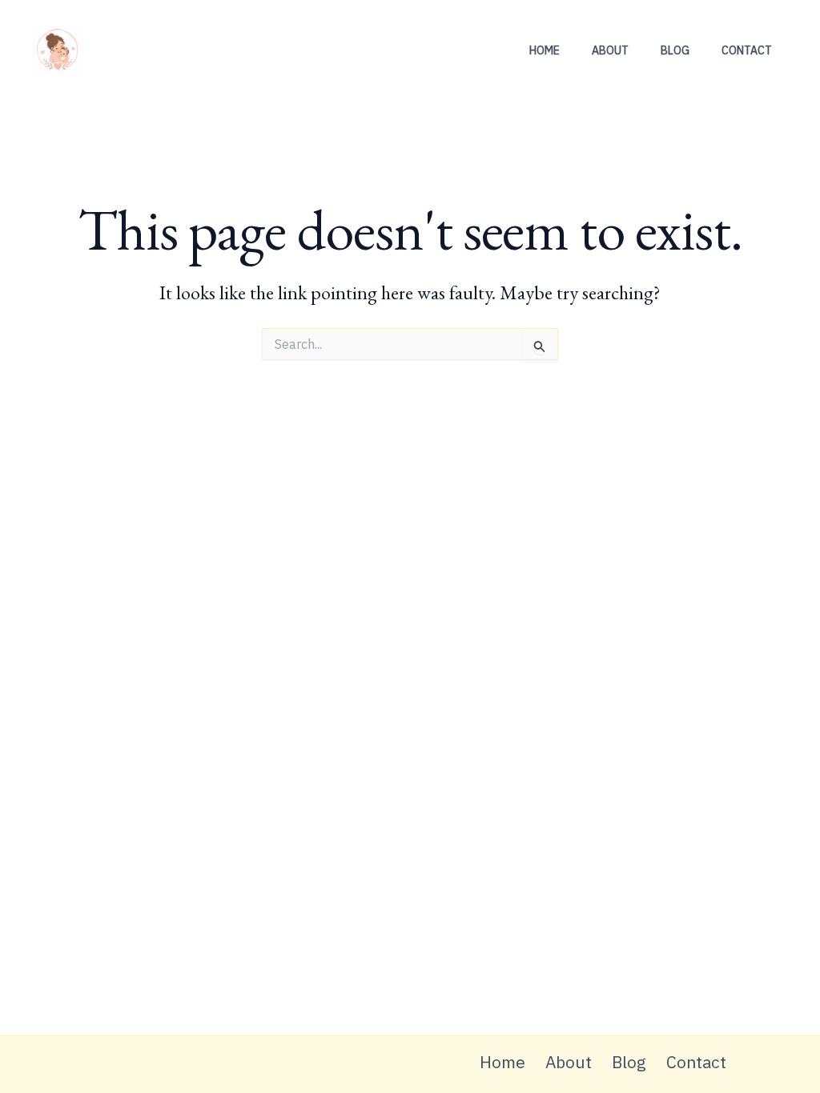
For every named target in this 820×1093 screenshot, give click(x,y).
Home (544, 50)
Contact (747, 50)
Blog (675, 50)
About (610, 50)
